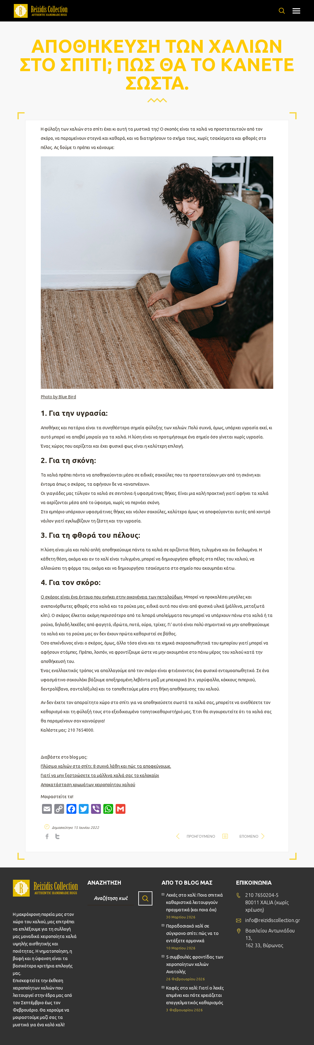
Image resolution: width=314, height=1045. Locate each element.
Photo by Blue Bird (58, 397)
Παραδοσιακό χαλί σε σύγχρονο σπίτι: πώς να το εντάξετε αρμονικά (192, 933)
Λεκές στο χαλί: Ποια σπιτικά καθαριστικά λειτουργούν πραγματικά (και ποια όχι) (194, 902)
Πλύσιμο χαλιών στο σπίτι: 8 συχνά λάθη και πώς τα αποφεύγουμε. (106, 766)
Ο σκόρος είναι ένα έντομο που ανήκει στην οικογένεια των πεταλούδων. (112, 597)
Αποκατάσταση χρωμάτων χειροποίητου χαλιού (88, 784)
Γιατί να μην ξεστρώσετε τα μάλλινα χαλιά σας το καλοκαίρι (100, 775)
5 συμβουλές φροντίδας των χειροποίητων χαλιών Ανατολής (194, 964)
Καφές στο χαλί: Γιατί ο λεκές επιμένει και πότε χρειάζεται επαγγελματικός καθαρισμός (195, 995)
